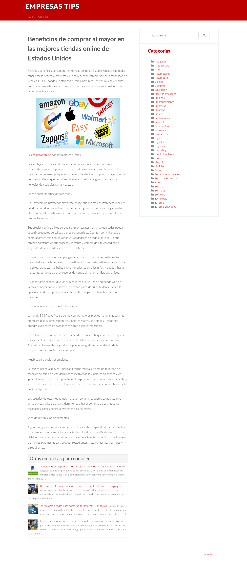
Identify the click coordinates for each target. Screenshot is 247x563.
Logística (160, 146)
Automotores (162, 73)
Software (160, 194)
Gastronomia (162, 118)
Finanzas (160, 110)
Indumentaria (162, 126)
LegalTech (160, 142)
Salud (158, 182)
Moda (158, 158)
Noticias (159, 166)
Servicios (160, 190)
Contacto (43, 17)
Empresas (160, 106)
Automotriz (161, 77)
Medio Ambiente (164, 154)
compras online (42, 155)
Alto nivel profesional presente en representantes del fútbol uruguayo (79, 486)
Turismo (159, 202)
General (159, 122)
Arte (157, 69)
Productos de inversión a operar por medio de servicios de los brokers (80, 521)
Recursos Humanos (166, 178)
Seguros (159, 186)
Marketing (161, 150)
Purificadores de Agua (167, 174)
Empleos (160, 98)
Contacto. (211, 554)
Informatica (161, 130)
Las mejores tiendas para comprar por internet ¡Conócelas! (73, 506)
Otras (158, 170)
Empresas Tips (52, 6)
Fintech (159, 114)
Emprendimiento (164, 102)
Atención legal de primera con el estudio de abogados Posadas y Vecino (80, 466)
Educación (161, 90)
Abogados (160, 61)
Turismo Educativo (165, 206)
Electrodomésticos (165, 94)
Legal (158, 138)
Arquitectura (162, 65)
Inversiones (161, 134)
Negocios (160, 162)
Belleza (159, 81)
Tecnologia (161, 198)
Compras (160, 85)
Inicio (30, 17)
